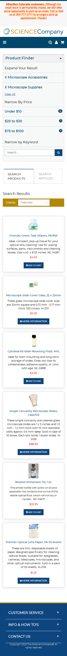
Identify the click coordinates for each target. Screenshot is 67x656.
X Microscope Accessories (26, 77)
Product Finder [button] (19, 58)
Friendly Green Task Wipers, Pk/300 (33, 235)
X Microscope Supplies (23, 87)
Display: (11, 202)
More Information (34, 321)
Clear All (10, 94)
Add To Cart (34, 265)
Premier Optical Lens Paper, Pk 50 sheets (33, 542)
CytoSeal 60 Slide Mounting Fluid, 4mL (34, 351)
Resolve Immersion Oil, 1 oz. (33, 482)
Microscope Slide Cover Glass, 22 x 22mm (33, 295)
